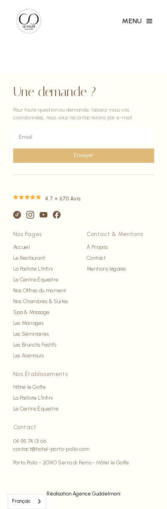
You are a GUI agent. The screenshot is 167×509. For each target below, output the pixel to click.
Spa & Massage (31, 312)
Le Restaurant (29, 258)
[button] (138, 21)
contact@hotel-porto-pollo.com (51, 449)
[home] (28, 21)
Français (21, 501)
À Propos (97, 247)
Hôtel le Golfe (29, 387)
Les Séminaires (31, 334)
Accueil (21, 247)
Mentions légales (106, 269)
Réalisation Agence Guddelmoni (83, 494)
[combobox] (27, 501)
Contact (96, 258)
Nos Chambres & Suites (40, 301)
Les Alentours (28, 356)
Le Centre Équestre (36, 280)
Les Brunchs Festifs (35, 345)
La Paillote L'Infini (33, 269)
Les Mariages (28, 323)
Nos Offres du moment (39, 290)
